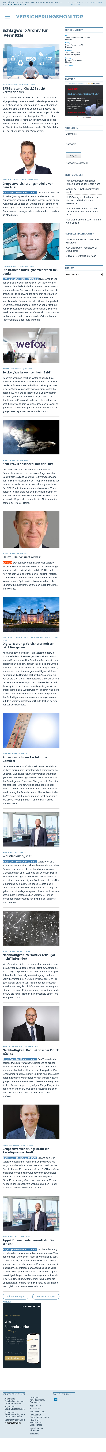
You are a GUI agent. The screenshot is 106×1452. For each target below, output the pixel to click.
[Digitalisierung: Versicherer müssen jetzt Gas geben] (31, 614)
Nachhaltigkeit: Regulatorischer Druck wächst (31, 1052)
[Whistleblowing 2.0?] (31, 829)
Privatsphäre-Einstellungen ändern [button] (39, 1416)
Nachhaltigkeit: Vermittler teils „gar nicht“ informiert (29, 957)
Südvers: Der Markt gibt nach (81, 256)
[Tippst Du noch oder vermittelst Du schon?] (31, 1213)
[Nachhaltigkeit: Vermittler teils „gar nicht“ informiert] (31, 928)
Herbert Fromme (11, 368)
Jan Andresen (9, 852)
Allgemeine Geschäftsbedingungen (15, 1407)
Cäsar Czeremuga (11, 1145)
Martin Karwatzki (11, 180)
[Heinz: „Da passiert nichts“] (31, 529)
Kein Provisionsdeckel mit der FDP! (28, 464)
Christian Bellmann (40, 637)
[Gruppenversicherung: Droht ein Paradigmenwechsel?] (31, 1122)
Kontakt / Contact (37, 1412)
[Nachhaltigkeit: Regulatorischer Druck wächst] (31, 1023)
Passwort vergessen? (77, 163)
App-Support (35, 1405)
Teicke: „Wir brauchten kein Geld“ (27, 372)
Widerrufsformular (13, 1423)
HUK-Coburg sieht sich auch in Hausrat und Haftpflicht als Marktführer (82, 200)
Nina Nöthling (10, 85)
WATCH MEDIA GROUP (16, 4)
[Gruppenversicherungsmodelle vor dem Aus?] (31, 156)
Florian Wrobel (11, 266)
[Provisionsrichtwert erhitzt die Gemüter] (31, 730)
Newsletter (97, 2)
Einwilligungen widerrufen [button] (36, 1429)
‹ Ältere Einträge (15, 1296)
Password (71, 144)
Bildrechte (34, 1434)
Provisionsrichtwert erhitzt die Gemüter (25, 759)
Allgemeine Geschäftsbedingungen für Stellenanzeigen (15, 1414)
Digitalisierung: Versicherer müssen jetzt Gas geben (29, 645)
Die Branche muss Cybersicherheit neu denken (31, 271)
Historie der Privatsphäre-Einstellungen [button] (36, 1422)
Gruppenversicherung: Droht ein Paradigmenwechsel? (26, 1150)
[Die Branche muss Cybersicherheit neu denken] (31, 241)
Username (71, 133)
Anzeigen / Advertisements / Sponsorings (37, 1399)
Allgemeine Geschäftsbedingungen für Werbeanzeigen (15, 1401)
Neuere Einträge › (46, 1296)
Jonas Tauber (9, 460)
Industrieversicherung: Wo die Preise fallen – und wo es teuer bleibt (82, 211)
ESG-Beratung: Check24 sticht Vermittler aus (24, 90)
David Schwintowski (13, 1046)
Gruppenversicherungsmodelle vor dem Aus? (28, 185)
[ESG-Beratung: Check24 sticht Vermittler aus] (31, 61)
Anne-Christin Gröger (14, 637)
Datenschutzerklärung (15, 1420)
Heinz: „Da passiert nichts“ (22, 557)
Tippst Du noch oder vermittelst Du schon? (28, 1242)
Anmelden (76, 4)
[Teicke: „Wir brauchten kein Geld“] (31, 345)
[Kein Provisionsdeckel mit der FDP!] (31, 437)
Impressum (35, 1408)
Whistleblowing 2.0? (17, 856)
